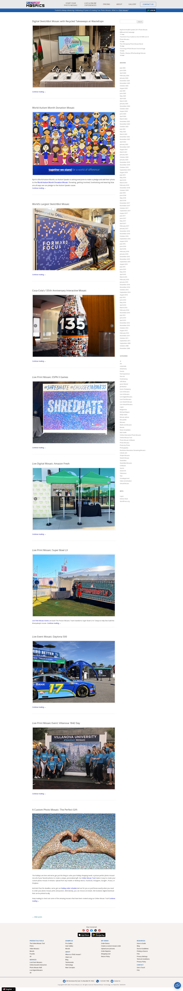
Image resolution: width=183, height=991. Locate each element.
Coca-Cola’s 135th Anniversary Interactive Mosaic (59, 290)
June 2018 (123, 195)
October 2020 (124, 157)
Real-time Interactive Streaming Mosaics (133, 450)
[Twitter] (95, 930)
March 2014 (123, 307)
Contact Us (148, 4)
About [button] (119, 4)
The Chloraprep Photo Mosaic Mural (131, 44)
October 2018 (124, 190)
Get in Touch (141, 967)
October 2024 (124, 109)
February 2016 (124, 251)
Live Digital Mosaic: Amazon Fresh (51, 463)
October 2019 (124, 167)
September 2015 (125, 262)
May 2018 (123, 198)
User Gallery (69, 946)
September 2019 (125, 170)
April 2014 (123, 305)
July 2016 (122, 244)
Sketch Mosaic (124, 458)
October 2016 (124, 236)
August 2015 (124, 264)
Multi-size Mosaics (126, 425)
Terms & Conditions (143, 959)
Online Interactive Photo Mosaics (130, 435)
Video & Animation (126, 481)
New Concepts (70, 967)
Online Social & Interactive (38, 965)
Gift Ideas (123, 381)
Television (123, 473)
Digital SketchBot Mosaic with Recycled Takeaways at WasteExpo (68, 21)
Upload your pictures (108, 949)
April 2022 (123, 142)
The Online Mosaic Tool (37, 943)
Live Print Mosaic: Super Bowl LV (50, 550)
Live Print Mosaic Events (40, 621)
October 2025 (124, 86)
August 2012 (124, 330)
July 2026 (122, 68)
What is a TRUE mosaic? (73, 954)
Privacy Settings (142, 956)
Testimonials (69, 962)
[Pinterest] (99, 930)
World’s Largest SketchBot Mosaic (50, 204)
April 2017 (123, 223)
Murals (122, 427)
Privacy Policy (141, 962)
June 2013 (123, 318)
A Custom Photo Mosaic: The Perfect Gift (54, 809)
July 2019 (122, 175)
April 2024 (123, 116)
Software (123, 466)
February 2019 (124, 185)
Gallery (132, 4)
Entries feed (124, 499)
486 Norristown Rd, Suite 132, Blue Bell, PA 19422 (80, 981)
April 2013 (123, 320)
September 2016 (125, 239)
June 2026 (123, 70)
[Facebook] (91, 930)
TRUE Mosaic (123, 10)
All (30, 956)
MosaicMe (123, 420)
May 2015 (123, 272)
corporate (123, 366)
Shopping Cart (106, 954)
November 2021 (125, 147)
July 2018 (122, 193)
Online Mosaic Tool (88, 878)
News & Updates (125, 430)
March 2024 (123, 119)
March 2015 (123, 277)
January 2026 (124, 78)
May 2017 (123, 221)
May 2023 (123, 132)
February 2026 (124, 75)
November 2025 (125, 83)
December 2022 (125, 137)
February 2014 (124, 310)
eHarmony (123, 369)
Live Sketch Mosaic (126, 402)
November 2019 (125, 165)
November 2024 (125, 106)
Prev (35, 56)
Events (122, 371)
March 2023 (123, 134)
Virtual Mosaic (124, 483)
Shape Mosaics (125, 455)
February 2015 (124, 279)
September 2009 (125, 343)
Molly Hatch (123, 415)
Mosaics (122, 422)
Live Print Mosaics (125, 399)
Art (121, 364)
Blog (66, 960)
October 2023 (124, 126)
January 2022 (124, 144)
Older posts (37, 917)
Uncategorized (124, 478)
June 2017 (123, 218)
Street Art (123, 471)
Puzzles (32, 954)
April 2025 (123, 98)
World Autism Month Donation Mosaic (53, 107)
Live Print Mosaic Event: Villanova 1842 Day (56, 723)
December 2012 (125, 323)
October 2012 (124, 328)
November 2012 (125, 325)
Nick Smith (123, 432)
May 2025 (123, 96)
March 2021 (123, 152)
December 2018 (125, 188)
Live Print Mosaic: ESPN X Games (50, 377)
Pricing (106, 4)
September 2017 (125, 211)
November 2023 (125, 124)
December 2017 (125, 203)
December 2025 (125, 81)
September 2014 (125, 292)
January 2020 (124, 160)
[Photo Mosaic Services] (35, 4)
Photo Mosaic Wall (36, 967)
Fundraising (123, 379)
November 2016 (125, 234)
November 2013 (125, 313)
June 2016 (123, 246)
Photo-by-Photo (125, 445)
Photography (124, 448)
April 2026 (123, 73)
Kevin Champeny (125, 389)
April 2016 (123, 249)
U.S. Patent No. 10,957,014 (118, 984)
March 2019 (123, 183)
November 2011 (125, 336)
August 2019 (124, 172)
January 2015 (124, 282)
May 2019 (123, 177)
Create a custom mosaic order (111, 946)
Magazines (123, 409)
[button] (70, 4)
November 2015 (125, 259)
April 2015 (123, 274)
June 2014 (123, 300)
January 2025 (124, 104)
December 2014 (125, 285)
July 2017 (122, 216)
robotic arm (123, 453)
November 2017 (125, 206)
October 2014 (124, 290)
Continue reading (39, 92)
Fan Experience (125, 374)
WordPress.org (125, 501)
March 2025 (123, 101)
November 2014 (125, 287)
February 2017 (124, 226)
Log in (122, 496)
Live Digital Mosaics (126, 397)
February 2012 (124, 333)
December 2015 (125, 256)
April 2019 (123, 180)
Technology (69, 965)
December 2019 (125, 162)
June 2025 (123, 93)
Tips (121, 476)
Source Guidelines (142, 949)
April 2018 (123, 200)
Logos (122, 407)
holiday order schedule (69, 888)
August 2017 (124, 213)
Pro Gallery (69, 943)
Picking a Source (142, 951)
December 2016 (125, 231)
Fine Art (122, 376)
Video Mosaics (34, 949)
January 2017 (124, 228)
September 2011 (125, 341)
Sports (122, 468)
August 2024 (124, 111)
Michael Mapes (125, 412)
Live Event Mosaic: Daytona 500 (49, 636)
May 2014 (123, 302)
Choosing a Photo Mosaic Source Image (132, 49)
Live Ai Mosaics (125, 392)
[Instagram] (83, 930)
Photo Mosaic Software (127, 440)
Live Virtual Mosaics (126, 404)
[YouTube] (87, 930)
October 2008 (124, 346)
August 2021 (124, 149)
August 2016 (124, 241)
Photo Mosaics (124, 443)
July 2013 (122, 315)
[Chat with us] (177, 985)
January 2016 (124, 254)
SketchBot (123, 460)
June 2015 (123, 269)
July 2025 (122, 91)
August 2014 (124, 295)
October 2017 (124, 208)
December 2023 (125, 121)
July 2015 (122, 267)
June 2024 (123, 114)
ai (120, 361)
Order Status (105, 943)
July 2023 (122, 129)
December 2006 (125, 348)
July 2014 (122, 297)
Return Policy (105, 956)
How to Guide (141, 943)
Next (112, 56)
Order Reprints (106, 951)
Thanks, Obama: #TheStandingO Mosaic (133, 53)
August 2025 (124, 88)
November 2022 (125, 139)
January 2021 (124, 155)
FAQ (138, 954)
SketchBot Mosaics (126, 463)
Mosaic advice (124, 417)
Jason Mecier (124, 384)
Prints (32, 946)
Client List (68, 957)
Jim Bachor (123, 387)
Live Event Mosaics (36, 962)
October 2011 (124, 338)
